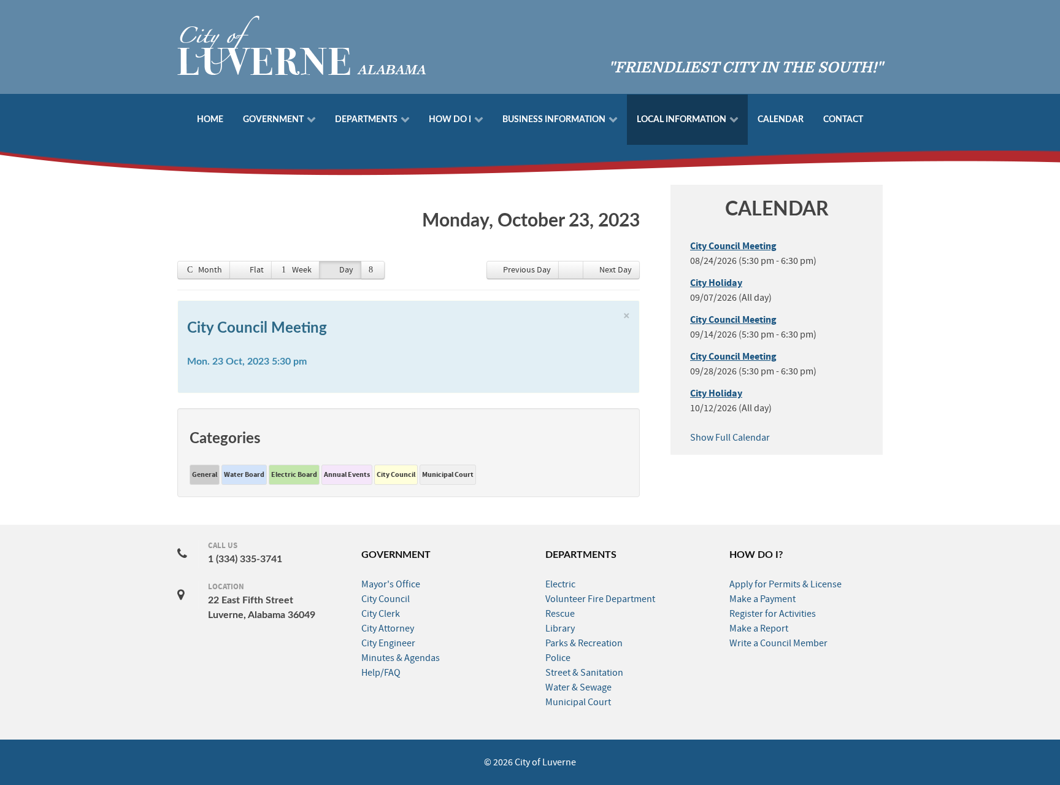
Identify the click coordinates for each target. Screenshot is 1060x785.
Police (557, 657)
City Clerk (380, 613)
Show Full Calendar (730, 437)
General (204, 474)
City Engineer (388, 643)
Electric (560, 584)
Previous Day (527, 270)
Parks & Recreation (584, 643)
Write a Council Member (778, 643)
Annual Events (347, 474)
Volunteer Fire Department (600, 599)
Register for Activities (772, 613)
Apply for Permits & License (785, 584)
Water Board (244, 474)
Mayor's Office (390, 584)
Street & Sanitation (584, 672)
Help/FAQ (381, 672)
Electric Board (294, 474)
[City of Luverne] (301, 44)
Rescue (560, 613)
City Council (396, 474)
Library (560, 628)
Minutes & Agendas (400, 657)
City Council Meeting (257, 328)
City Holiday (716, 282)
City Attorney (387, 628)
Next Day (615, 270)
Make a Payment (762, 599)
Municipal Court (448, 474)
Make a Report (758, 628)
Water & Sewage (578, 687)
